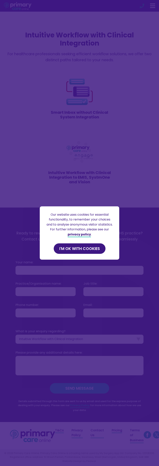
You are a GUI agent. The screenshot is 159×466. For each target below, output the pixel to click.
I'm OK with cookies (79, 248)
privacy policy (79, 234)
